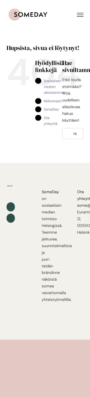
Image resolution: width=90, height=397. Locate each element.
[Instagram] (11, 218)
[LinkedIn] (11, 206)
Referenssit (53, 101)
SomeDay (51, 109)
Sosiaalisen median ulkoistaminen (55, 87)
